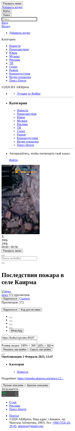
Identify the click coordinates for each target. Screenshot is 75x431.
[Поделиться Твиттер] (10, 321)
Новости (22, 371)
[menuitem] (37, 240)
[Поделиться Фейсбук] (10, 317)
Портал (14, 415)
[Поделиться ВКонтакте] (10, 327)
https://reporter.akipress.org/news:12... (40, 378)
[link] (7, 11)
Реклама (14, 405)
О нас (13, 402)
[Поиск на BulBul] (3, 255)
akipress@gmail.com (30, 426)
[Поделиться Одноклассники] (10, 324)
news (5, 295)
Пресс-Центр (17, 409)
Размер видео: (11, 345)
